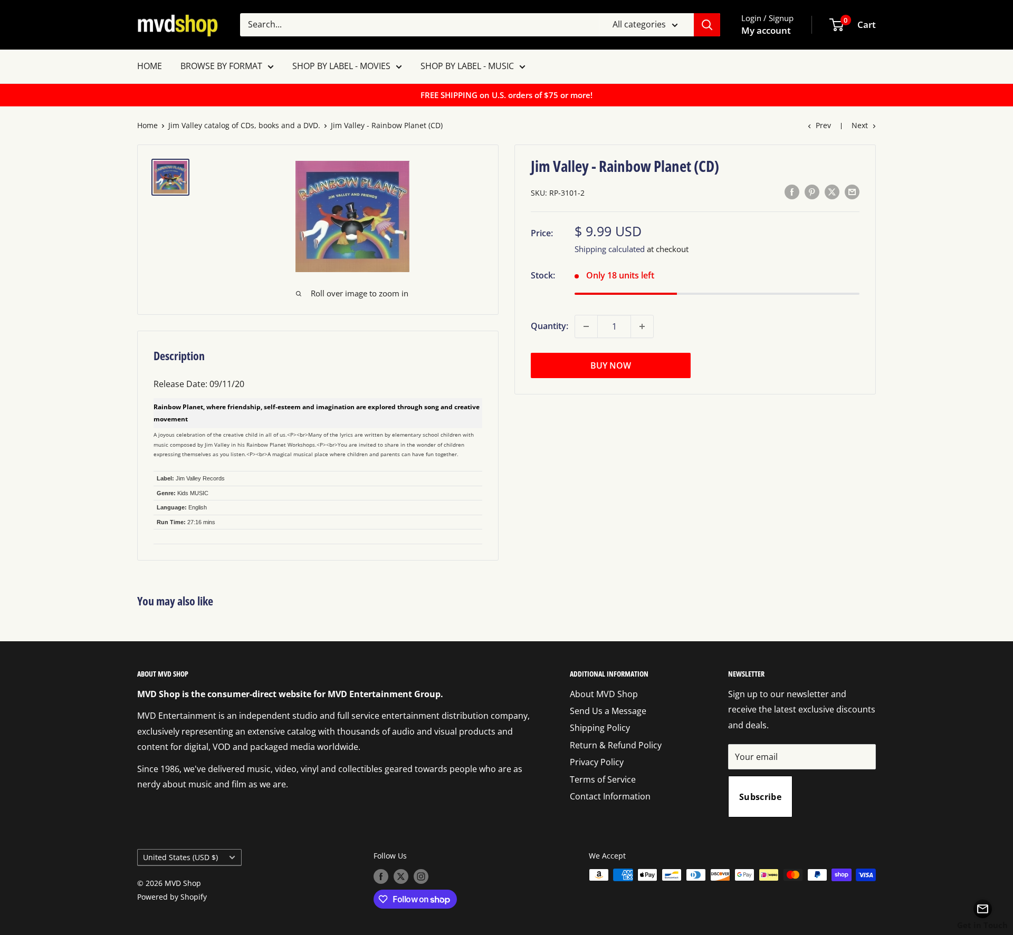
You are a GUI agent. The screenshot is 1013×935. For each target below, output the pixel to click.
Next (860, 125)
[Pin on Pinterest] (812, 192)
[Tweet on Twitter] (832, 192)
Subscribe (760, 797)
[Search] (707, 24)
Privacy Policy (597, 762)
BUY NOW (610, 365)
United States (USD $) (180, 857)
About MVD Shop (604, 694)
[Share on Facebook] (792, 192)
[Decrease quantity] (586, 326)
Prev (823, 125)
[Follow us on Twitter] (401, 876)
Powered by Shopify (172, 897)
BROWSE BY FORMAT (221, 66)
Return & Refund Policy (616, 745)
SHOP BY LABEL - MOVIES (341, 66)
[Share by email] (852, 192)
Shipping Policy (600, 728)
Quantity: (549, 326)
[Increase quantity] (642, 326)
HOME (149, 66)
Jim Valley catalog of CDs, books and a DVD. (244, 125)
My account (766, 30)
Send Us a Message (608, 711)
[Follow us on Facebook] (381, 876)
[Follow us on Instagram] (421, 876)
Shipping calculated (610, 249)
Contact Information (610, 796)
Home (147, 125)
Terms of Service (603, 779)
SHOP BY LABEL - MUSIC (467, 66)
